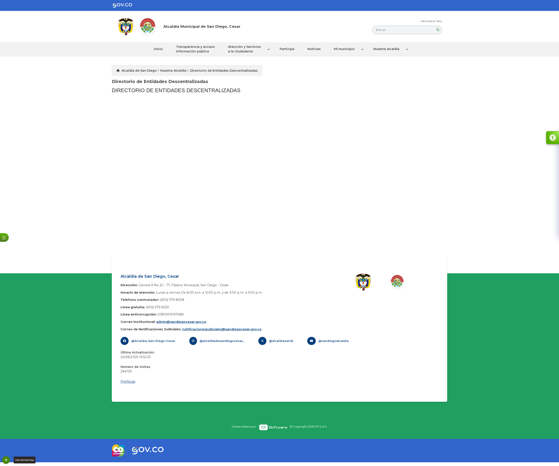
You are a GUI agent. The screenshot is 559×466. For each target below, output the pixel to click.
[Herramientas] (6, 460)
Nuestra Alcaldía (173, 71)
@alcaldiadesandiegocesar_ (222, 341)
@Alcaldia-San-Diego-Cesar (153, 341)
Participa (287, 49)
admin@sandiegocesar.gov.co (181, 322)
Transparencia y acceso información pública (195, 49)
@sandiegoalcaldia (333, 341)
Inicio (158, 49)
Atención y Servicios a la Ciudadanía (244, 49)
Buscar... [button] (382, 29)
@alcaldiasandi (281, 341)
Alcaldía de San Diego (139, 71)
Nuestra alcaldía (386, 49)
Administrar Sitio (431, 21)
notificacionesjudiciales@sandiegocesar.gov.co (222, 329)
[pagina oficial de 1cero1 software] (273, 427)
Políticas (128, 381)
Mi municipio (344, 49)
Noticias (314, 49)
